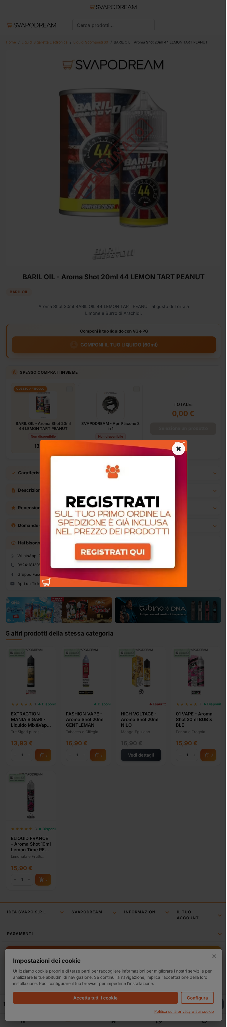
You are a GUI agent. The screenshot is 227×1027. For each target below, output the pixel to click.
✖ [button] (178, 448)
